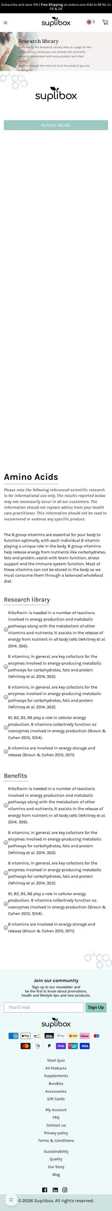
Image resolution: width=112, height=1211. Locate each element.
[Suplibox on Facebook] (44, 1190)
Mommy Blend (20, 374)
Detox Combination (26, 264)
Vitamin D (15, 456)
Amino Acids (18, 140)
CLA (8, 195)
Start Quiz (56, 1060)
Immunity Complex (25, 332)
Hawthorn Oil (19, 319)
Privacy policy (56, 1133)
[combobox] (91, 22)
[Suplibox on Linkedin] (55, 1191)
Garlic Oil (15, 291)
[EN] (91, 22)
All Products (56, 1068)
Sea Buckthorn (20, 429)
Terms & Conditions (56, 1140)
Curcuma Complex (25, 250)
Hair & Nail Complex (27, 305)
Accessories (56, 1091)
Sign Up (96, 1007)
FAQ (56, 1117)
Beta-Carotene (20, 181)
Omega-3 (14, 387)
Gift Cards (56, 1099)
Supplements (56, 1075)
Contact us (56, 1125)
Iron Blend (15, 346)
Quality (56, 1159)
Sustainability (56, 1151)
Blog (56, 1174)
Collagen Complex (25, 223)
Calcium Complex (24, 209)
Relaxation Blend (23, 415)
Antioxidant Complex (28, 154)
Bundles (56, 1083)
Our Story (56, 1166)
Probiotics (15, 401)
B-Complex (16, 167)
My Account (56, 1109)
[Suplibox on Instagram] (64, 1190)
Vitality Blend (19, 442)
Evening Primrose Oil (28, 278)
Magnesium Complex (28, 360)
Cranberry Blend (22, 236)
